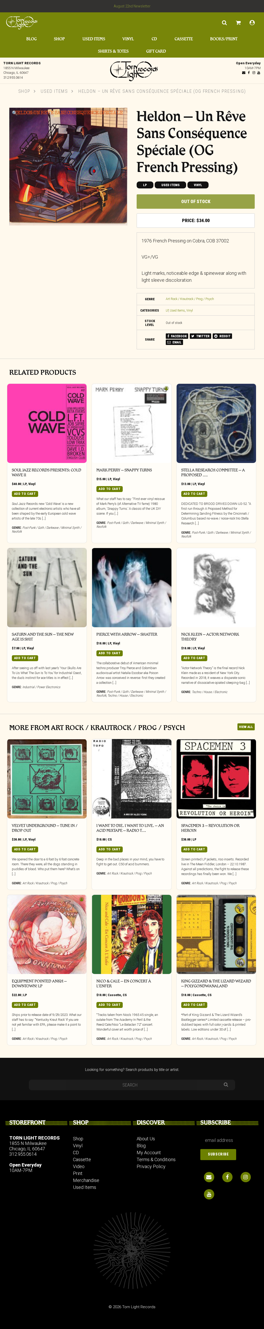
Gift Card (156, 51)
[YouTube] (259, 73)
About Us (146, 1138)
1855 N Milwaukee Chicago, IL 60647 (28, 1146)
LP (145, 185)
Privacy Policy (151, 1166)
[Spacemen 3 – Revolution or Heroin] (216, 778)
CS (110, 839)
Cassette (184, 39)
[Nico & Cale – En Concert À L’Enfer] (131, 934)
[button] (15, 113)
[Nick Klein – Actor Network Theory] (216, 587)
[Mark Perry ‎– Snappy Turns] (131, 423)
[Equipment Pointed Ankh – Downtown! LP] (47, 934)
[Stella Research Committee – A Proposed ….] (216, 423)
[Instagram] (254, 73)
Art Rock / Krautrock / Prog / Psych (190, 299)
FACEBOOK (178, 336)
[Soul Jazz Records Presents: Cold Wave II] (47, 423)
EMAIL (177, 342)
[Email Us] (244, 73)
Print (77, 1173)
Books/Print (223, 39)
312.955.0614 (13, 77)
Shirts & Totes (113, 51)
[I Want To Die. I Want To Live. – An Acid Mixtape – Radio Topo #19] (131, 778)
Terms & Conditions (156, 1159)
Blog (31, 39)
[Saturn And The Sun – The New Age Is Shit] (47, 587)
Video (79, 1166)
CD (154, 39)
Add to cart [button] (25, 494)
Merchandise (86, 1180)
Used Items (93, 39)
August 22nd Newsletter (132, 6)
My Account (149, 1152)
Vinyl (128, 39)
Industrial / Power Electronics (41, 687)
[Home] (132, 70)
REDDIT (224, 336)
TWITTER (202, 336)
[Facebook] (249, 73)
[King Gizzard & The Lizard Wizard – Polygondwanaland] (216, 934)
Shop (59, 39)
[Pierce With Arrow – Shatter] (131, 587)
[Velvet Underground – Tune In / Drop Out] (47, 778)
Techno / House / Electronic (125, 695)
